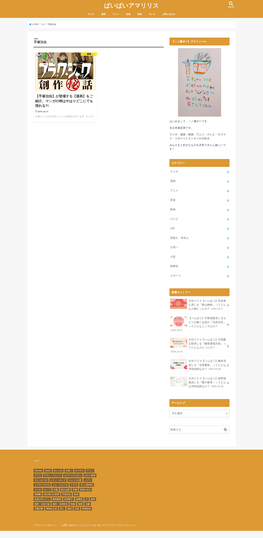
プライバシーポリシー (45, 525)
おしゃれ (58, 470)
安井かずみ (85, 489)
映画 (140, 14)
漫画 (103, 14)
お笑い (174, 247)
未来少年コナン (42, 499)
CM (172, 228)
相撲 (80, 504)
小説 (173, 256)
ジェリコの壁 (75, 480)
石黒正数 (39, 508)
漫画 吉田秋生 (60, 504)
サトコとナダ (41, 480)
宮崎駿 (38, 494)
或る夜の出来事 (51, 494)
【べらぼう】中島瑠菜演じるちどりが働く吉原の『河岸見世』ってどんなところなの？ (198, 324)
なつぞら (79, 470)
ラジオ (91, 14)
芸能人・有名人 (179, 237)
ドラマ (74, 485)
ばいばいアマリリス (131, 5)
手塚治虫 (66, 494)
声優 (75, 489)
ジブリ (88, 480)
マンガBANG (86, 485)
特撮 (73, 504)
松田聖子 (68, 499)
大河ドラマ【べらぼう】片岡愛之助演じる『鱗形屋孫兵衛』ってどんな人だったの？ (198, 345)
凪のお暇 (65, 489)
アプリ (38, 475)
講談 (69, 508)
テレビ (152, 14)
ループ (47, 489)
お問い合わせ (168, 14)
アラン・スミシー (52, 475)
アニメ (116, 14)
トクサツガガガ (42, 485)
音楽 (128, 14)
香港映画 (86, 508)
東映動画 (57, 499)
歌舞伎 (174, 266)
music (48, 470)
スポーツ (175, 275)
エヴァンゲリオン (72, 475)
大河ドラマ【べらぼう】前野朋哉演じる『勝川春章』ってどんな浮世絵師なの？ (207, 382)
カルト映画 (90, 475)
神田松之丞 (51, 508)
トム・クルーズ (60, 485)
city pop (38, 470)
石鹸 (88, 504)
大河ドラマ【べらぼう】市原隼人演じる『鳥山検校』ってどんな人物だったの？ (207, 304)
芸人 (62, 508)
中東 (55, 489)
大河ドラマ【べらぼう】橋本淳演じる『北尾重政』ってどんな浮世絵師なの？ (207, 365)
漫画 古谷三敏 (42, 504)
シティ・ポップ (57, 480)
